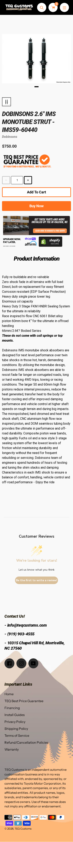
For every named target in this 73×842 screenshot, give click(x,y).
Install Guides (14, 715)
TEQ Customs (23, 828)
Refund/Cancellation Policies (26, 742)
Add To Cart (36, 192)
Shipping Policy (16, 729)
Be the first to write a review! (36, 580)
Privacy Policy (14, 722)
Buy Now (36, 206)
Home (9, 694)
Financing (12, 708)
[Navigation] (64, 7)
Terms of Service (16, 735)
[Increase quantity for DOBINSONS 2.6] (28, 180)
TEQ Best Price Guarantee (23, 701)
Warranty (11, 749)
